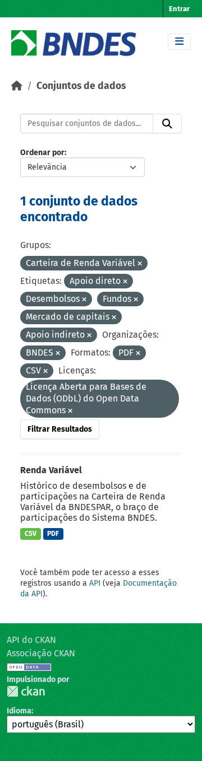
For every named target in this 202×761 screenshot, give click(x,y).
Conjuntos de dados (81, 86)
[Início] (16, 86)
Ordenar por (42, 152)
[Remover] (139, 264)
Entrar (179, 8)
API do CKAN (31, 639)
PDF (53, 534)
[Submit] (167, 124)
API (94, 583)
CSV (30, 534)
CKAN (26, 691)
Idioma (19, 711)
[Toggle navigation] (179, 42)
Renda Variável (51, 470)
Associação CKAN (41, 653)
